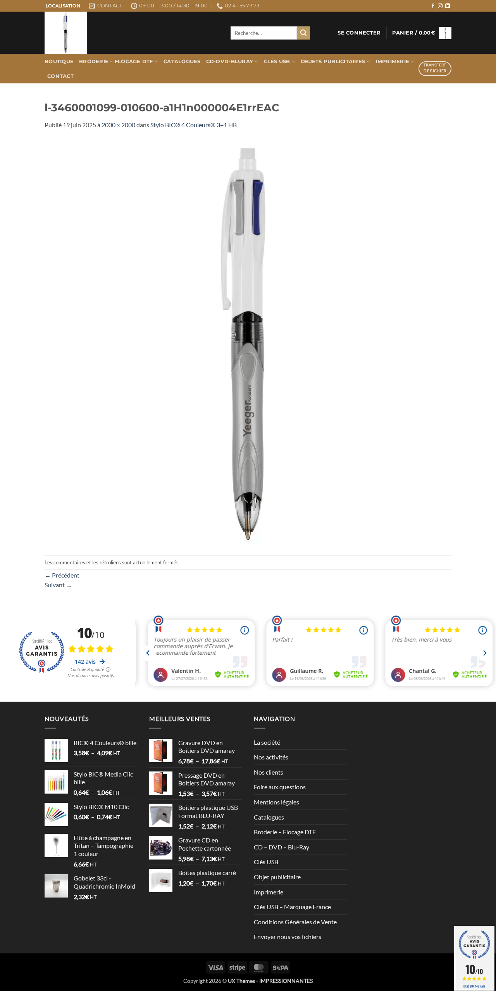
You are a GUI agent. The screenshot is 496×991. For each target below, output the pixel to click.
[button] (359, 33)
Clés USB (277, 61)
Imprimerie (393, 61)
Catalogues (182, 61)
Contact (60, 76)
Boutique (59, 61)
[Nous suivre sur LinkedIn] (447, 6)
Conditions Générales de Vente (295, 921)
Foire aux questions (280, 786)
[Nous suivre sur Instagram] (440, 6)
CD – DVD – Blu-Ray (281, 847)
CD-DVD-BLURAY (229, 61)
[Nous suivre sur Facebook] (433, 6)
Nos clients (268, 772)
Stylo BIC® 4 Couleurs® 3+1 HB (193, 124)
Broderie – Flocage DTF (116, 61)
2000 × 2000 (118, 124)
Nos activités (271, 757)
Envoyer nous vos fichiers (287, 936)
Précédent (62, 575)
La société (267, 742)
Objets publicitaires (333, 61)
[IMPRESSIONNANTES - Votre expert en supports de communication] (132, 33)
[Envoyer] (303, 33)
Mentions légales (276, 802)
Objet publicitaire (277, 876)
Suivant (58, 584)
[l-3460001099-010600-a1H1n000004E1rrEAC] (248, 341)
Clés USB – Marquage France (292, 906)
